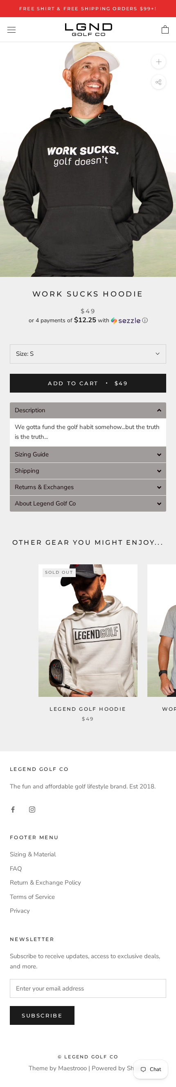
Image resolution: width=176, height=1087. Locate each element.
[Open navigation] (11, 30)
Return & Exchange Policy (45, 882)
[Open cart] (165, 30)
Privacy (20, 911)
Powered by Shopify (120, 1068)
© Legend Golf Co (88, 1057)
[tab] (88, 410)
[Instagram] (32, 809)
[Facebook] (13, 809)
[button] (88, 320)
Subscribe (42, 1015)
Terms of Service (32, 897)
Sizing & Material (33, 854)
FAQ (16, 869)
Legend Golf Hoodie (88, 709)
